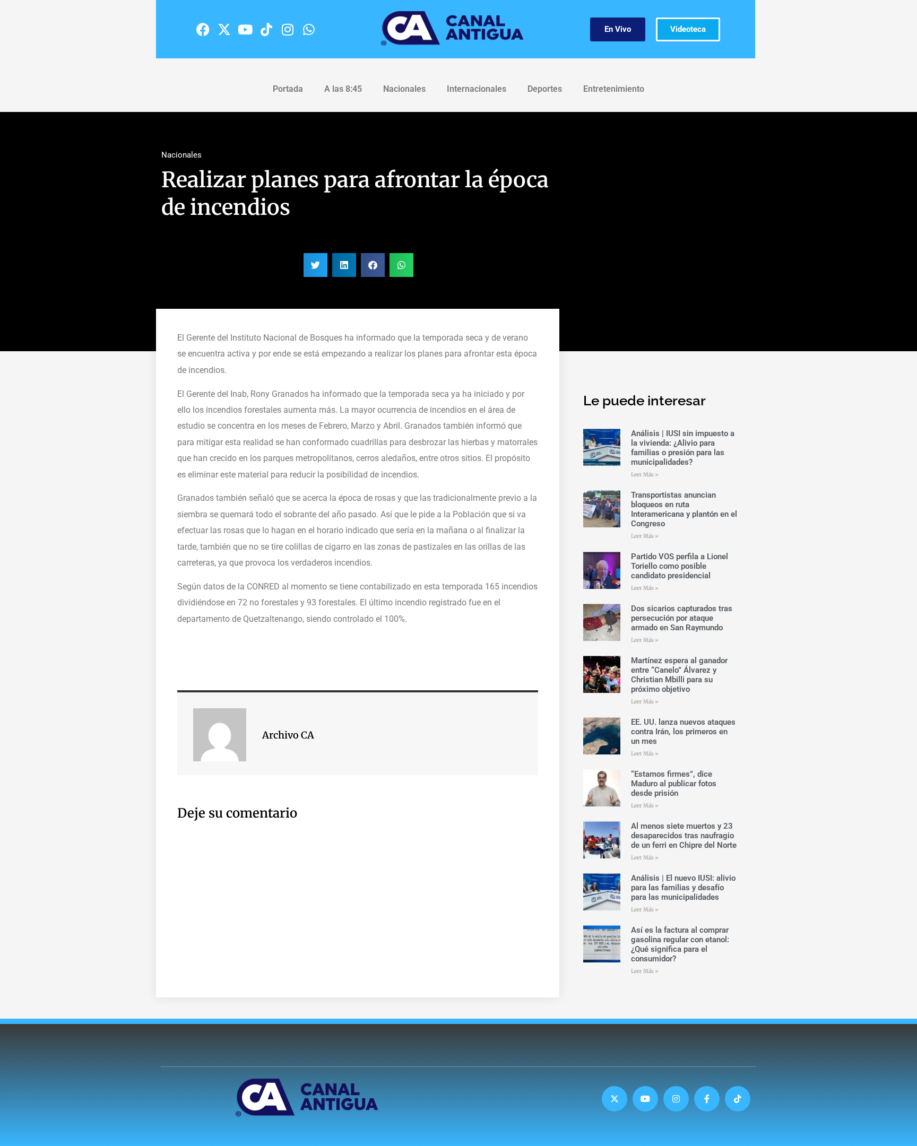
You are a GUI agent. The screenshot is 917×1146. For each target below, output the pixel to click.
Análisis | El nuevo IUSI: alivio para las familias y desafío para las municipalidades (683, 887)
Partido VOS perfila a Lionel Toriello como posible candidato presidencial (679, 566)
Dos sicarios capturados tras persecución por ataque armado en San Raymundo (681, 618)
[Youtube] (245, 29)
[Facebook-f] (707, 1099)
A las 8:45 (343, 89)
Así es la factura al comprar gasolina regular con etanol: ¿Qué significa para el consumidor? (680, 944)
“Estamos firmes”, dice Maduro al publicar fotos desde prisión (673, 783)
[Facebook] (202, 29)
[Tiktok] (266, 29)
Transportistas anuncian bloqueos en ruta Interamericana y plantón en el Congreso (684, 509)
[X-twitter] (224, 29)
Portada (288, 89)
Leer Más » (645, 474)
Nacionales (404, 89)
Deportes (544, 89)
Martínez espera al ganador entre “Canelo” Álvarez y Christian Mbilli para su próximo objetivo (679, 675)
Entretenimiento (613, 89)
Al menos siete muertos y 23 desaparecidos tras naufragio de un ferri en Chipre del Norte (684, 835)
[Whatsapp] (308, 29)
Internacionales (476, 89)
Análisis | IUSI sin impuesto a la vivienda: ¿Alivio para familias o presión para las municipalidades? (682, 448)
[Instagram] (287, 29)
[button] (315, 265)
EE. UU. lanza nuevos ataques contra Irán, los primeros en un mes (683, 731)
